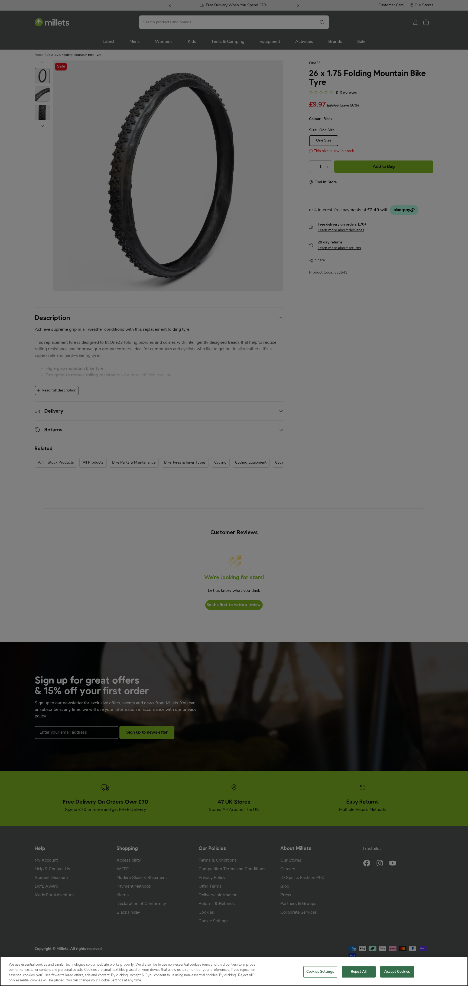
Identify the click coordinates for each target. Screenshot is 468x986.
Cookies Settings (320, 972)
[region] (234, 971)
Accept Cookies (397, 972)
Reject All (358, 972)
